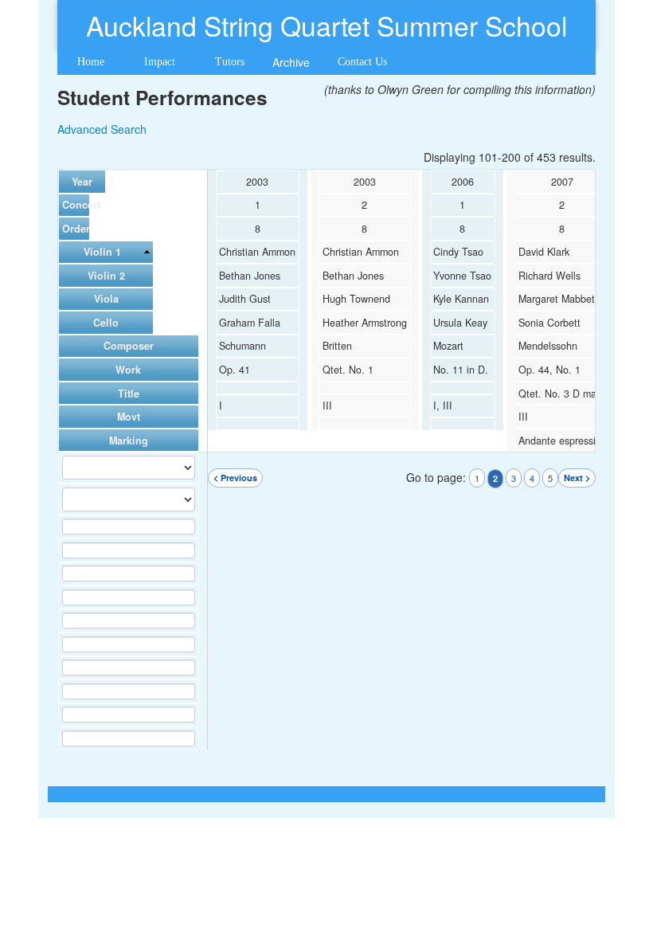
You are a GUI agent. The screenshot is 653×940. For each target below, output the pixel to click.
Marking (128, 440)
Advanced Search (102, 129)
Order (74, 228)
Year (82, 181)
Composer (129, 346)
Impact (159, 62)
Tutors (229, 62)
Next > (577, 478)
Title (128, 393)
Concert (74, 205)
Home (90, 62)
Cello (106, 322)
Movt (128, 416)
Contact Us (362, 62)
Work (128, 369)
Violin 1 (102, 252)
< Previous (235, 478)
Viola (106, 299)
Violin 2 (106, 275)
